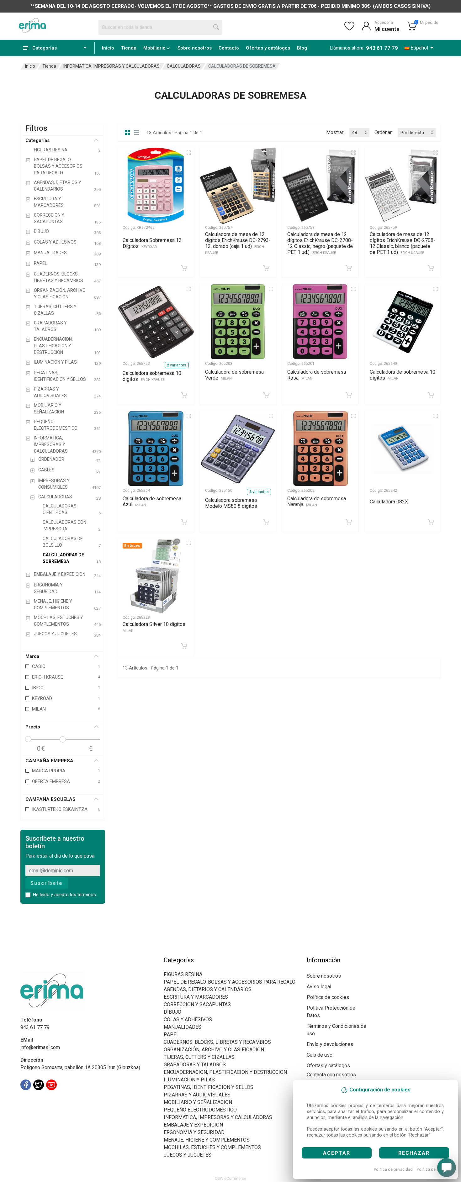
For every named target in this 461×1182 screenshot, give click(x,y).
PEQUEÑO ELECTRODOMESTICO (200, 1110)
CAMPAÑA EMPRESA (49, 761)
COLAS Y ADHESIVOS (188, 1019)
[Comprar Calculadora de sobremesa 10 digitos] (431, 395)
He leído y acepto (64, 894)
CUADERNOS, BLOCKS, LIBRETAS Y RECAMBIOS (217, 1042)
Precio (32, 727)
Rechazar (414, 1153)
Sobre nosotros (195, 48)
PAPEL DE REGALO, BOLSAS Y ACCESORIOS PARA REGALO (229, 982)
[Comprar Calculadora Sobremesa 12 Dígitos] (184, 268)
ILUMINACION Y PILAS (189, 1080)
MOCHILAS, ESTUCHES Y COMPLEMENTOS (212, 1147)
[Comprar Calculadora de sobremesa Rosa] (348, 395)
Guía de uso (319, 1055)
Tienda (128, 48)
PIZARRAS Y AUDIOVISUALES (197, 1095)
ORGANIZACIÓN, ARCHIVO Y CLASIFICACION (214, 1050)
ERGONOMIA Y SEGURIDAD (194, 1132)
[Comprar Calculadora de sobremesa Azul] (184, 522)
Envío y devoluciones (330, 1044)
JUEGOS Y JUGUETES (187, 1155)
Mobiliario (154, 48)
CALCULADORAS (184, 66)
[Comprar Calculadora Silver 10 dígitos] (184, 646)
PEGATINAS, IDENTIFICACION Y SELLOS (208, 1087)
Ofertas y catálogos (268, 48)
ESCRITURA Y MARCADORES (196, 997)
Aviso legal (319, 987)
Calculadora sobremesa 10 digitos (152, 376)
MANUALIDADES (182, 1027)
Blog (302, 48)
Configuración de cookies (57, 1099)
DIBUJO (172, 1012)
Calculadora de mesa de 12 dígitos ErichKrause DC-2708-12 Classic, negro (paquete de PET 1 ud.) (320, 243)
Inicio (108, 48)
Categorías (37, 140)
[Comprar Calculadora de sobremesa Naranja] (348, 522)
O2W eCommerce (230, 1178)
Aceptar (336, 1153)
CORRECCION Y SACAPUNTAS (197, 1004)
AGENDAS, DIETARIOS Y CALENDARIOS (208, 989)
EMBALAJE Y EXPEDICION (193, 1125)
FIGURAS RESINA (183, 974)
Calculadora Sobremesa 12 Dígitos (152, 243)
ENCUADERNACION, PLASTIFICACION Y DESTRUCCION (225, 1072)
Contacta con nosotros (331, 1075)
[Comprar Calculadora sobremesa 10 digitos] (184, 395)
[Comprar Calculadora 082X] (431, 522)
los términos (83, 894)
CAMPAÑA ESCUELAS (50, 799)
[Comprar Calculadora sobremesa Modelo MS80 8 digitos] (266, 522)
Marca (32, 656)
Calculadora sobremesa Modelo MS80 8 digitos (231, 503)
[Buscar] (216, 27)
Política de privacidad (393, 1169)
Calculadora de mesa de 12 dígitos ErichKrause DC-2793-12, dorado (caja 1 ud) (238, 243)
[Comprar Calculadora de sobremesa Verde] (266, 395)
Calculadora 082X (389, 502)
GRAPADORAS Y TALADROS (195, 1065)
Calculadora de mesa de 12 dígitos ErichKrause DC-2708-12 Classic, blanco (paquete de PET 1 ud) (402, 243)
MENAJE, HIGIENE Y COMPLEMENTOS (207, 1140)
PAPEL (171, 1035)
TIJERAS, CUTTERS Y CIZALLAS (199, 1057)
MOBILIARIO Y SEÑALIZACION (198, 1102)
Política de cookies (434, 1169)
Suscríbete (46, 883)
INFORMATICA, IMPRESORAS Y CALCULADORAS (111, 66)
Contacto (229, 48)
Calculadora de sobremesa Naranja (316, 501)
